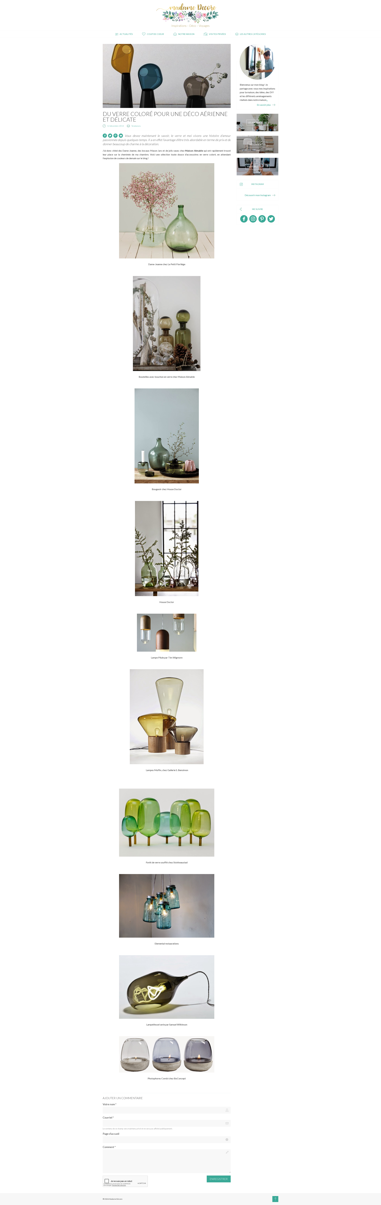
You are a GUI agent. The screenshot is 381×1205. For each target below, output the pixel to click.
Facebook (244, 219)
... (267, 99)
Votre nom (109, 1104)
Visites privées (217, 34)
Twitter (271, 219)
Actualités (126, 34)
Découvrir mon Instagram (258, 195)
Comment (109, 1147)
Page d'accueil (111, 1133)
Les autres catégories (253, 34)
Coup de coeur (155, 34)
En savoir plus (264, 104)
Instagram (253, 219)
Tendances (136, 126)
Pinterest (262, 219)
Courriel (108, 1117)
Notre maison (186, 34)
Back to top (275, 1199)
